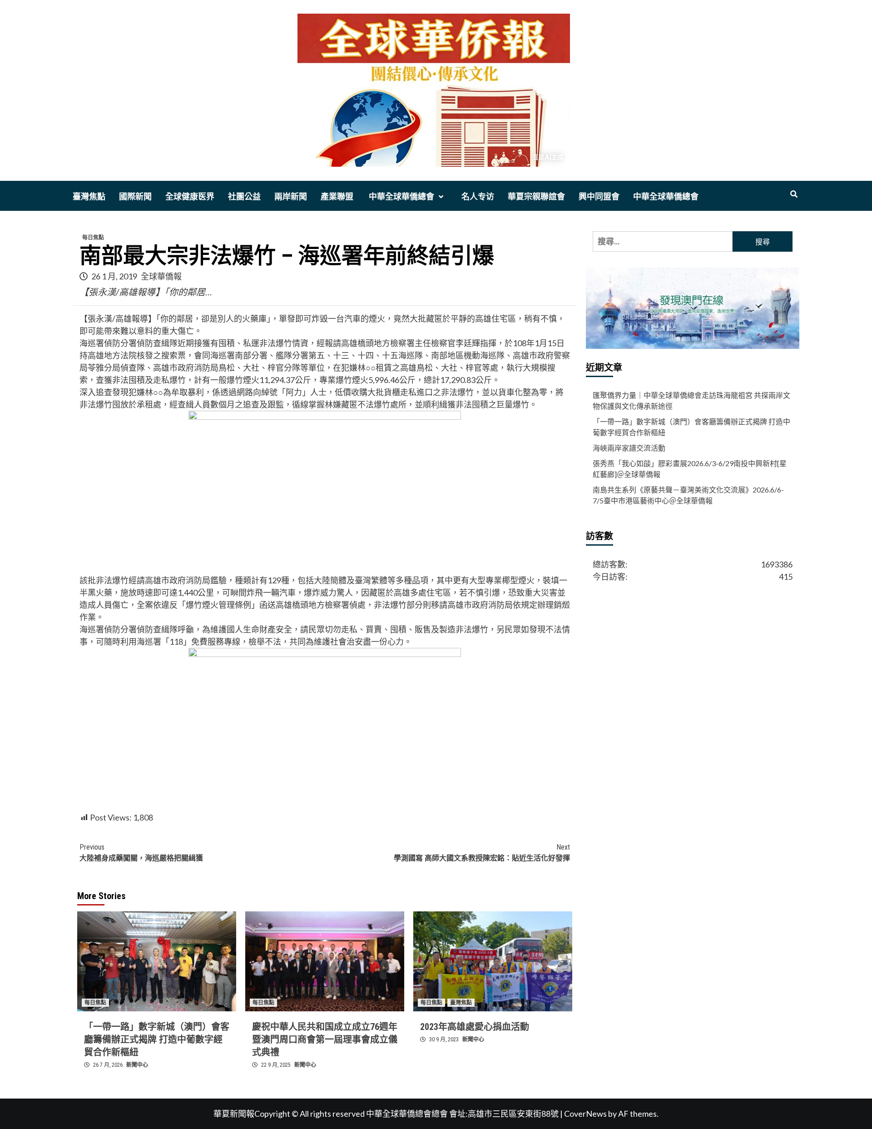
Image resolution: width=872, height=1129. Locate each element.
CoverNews (585, 1114)
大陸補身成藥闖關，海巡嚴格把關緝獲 (141, 852)
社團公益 (244, 196)
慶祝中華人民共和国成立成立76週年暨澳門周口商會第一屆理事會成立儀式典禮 (324, 1039)
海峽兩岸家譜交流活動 (629, 447)
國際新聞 (135, 196)
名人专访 (477, 196)
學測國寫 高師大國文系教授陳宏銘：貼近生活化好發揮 (482, 852)
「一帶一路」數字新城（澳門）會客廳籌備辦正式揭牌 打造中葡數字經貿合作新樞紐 (156, 1039)
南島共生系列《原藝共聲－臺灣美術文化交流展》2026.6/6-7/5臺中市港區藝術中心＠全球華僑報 (688, 495)
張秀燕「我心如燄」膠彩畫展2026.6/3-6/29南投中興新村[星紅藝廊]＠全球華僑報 (690, 468)
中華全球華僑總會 (400, 196)
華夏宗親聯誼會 (536, 196)
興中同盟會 (599, 196)
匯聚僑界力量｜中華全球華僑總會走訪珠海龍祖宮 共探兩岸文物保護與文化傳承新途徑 (691, 400)
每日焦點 (93, 237)
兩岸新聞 (290, 196)
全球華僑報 (161, 276)
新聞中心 (137, 1065)
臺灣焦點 (89, 196)
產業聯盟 (337, 196)
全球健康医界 (189, 196)
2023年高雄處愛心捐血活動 (474, 1026)
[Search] (793, 194)
